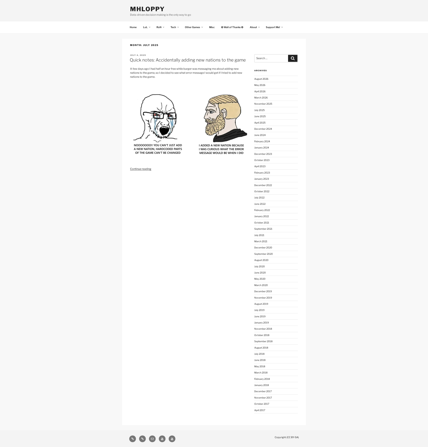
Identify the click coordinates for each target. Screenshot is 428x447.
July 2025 (259, 110)
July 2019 (259, 310)
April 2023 (259, 166)
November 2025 (263, 103)
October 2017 (261, 403)
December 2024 (263, 128)
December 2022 (263, 185)
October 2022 (261, 191)
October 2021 (261, 222)
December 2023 (263, 153)
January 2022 (261, 216)
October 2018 (261, 335)
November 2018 (263, 328)
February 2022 (262, 210)
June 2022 (259, 203)
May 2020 (259, 278)
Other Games (192, 27)
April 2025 (259, 122)
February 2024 (262, 141)
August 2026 (261, 78)
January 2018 (261, 385)
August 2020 (261, 260)
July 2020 (259, 266)
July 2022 (259, 197)
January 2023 (261, 178)
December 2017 (263, 391)
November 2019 (263, 297)
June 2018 (259, 360)
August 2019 (261, 303)
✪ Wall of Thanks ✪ (232, 27)
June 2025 (260, 116)
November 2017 (263, 397)
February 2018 (262, 378)
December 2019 (263, 291)
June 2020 (260, 272)
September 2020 (263, 253)
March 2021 (260, 241)
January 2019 (261, 322)
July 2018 (259, 353)
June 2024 (260, 135)
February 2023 (262, 172)
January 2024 (261, 147)
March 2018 (261, 372)
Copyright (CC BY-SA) (287, 437)
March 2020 (261, 285)
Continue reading (140, 169)
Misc (212, 27)
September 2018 (263, 341)
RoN (159, 27)
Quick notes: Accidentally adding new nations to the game (188, 60)
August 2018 (261, 347)
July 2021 (259, 235)
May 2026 (259, 85)
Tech (173, 27)
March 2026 (261, 97)
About (253, 27)
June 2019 (259, 316)
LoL (145, 27)
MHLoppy (147, 9)
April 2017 (259, 410)
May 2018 (259, 366)
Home (133, 27)
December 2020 (263, 247)
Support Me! (273, 27)
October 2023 (262, 160)
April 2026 (259, 91)
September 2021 (263, 228)
